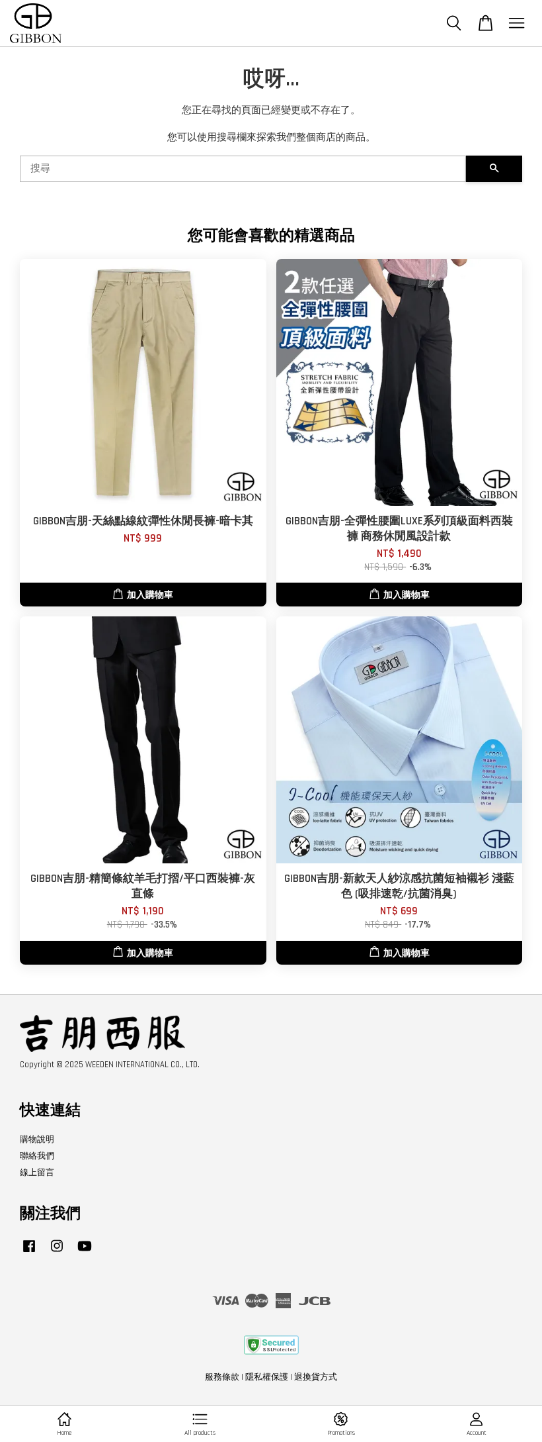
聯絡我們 (37, 1156)
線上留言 (37, 1172)
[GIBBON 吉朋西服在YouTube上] (84, 1252)
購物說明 (37, 1139)
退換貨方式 (315, 1377)
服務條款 (222, 1377)
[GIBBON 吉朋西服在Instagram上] (57, 1252)
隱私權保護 (266, 1377)
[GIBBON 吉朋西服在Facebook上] (29, 1252)
